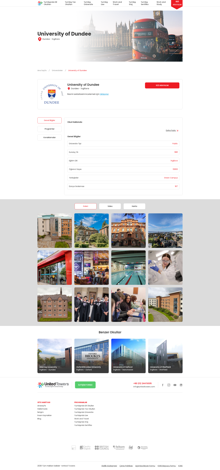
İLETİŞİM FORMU (85, 385)
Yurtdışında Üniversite (83, 412)
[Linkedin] (181, 385)
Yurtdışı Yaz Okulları (70, 3)
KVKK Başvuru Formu (167, 466)
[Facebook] (162, 385)
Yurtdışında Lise (81, 415)
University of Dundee (77, 70)
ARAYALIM (177, 3)
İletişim (40, 412)
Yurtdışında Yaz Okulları (84, 409)
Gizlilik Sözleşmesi (109, 466)
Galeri (85, 206)
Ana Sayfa (42, 70)
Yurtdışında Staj (81, 422)
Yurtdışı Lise (104, 3)
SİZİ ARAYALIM (162, 85)
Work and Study (161, 3)
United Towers (68, 465)
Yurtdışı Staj (132, 3)
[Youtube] (174, 385)
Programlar (49, 129)
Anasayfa (41, 405)
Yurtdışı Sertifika (144, 3)
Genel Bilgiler (49, 120)
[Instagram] (168, 385)
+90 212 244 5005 (142, 383)
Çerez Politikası (126, 466)
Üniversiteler (57, 70)
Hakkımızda (42, 409)
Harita (134, 206)
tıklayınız (104, 94)
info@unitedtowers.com (144, 386)
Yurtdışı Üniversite (88, 3)
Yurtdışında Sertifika (83, 425)
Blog (39, 418)
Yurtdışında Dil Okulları (50, 3)
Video (110, 206)
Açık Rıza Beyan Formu (145, 466)
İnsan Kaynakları (44, 415)
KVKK (180, 466)
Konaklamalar (50, 137)
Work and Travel (117, 3)
